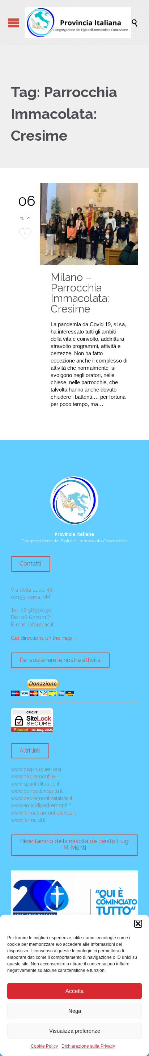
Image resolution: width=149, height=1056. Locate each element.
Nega (74, 1011)
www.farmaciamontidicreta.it (43, 813)
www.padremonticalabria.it (41, 798)
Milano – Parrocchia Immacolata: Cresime (80, 293)
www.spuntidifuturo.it (35, 784)
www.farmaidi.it (28, 820)
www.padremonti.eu (34, 776)
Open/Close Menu (13, 22)
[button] (138, 923)
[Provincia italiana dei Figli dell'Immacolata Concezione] (78, 22)
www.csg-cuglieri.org (36, 769)
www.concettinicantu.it (37, 791)
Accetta (74, 991)
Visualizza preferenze (74, 1031)
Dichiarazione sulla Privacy (88, 1046)
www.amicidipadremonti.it (41, 805)
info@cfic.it (41, 625)
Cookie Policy (44, 1046)
